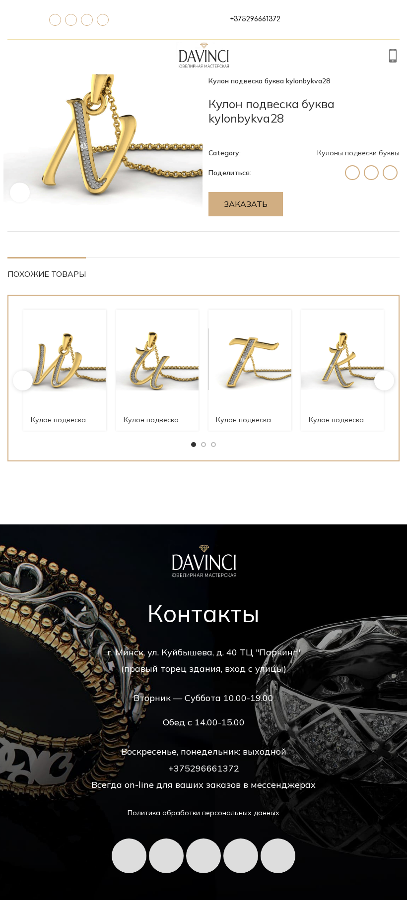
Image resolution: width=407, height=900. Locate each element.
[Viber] (103, 20)
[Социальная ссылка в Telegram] (390, 172)
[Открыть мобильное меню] (12, 57)
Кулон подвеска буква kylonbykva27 (342, 424)
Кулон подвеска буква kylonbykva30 (249, 424)
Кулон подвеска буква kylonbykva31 (157, 424)
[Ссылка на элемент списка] (255, 19)
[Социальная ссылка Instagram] (352, 172)
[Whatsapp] (87, 20)
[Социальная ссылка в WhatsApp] (371, 172)
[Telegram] (71, 20)
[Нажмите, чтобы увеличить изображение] (20, 192)
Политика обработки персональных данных (203, 812)
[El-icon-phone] (55, 20)
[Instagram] (278, 855)
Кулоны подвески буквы (358, 152)
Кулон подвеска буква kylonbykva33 (64, 424)
